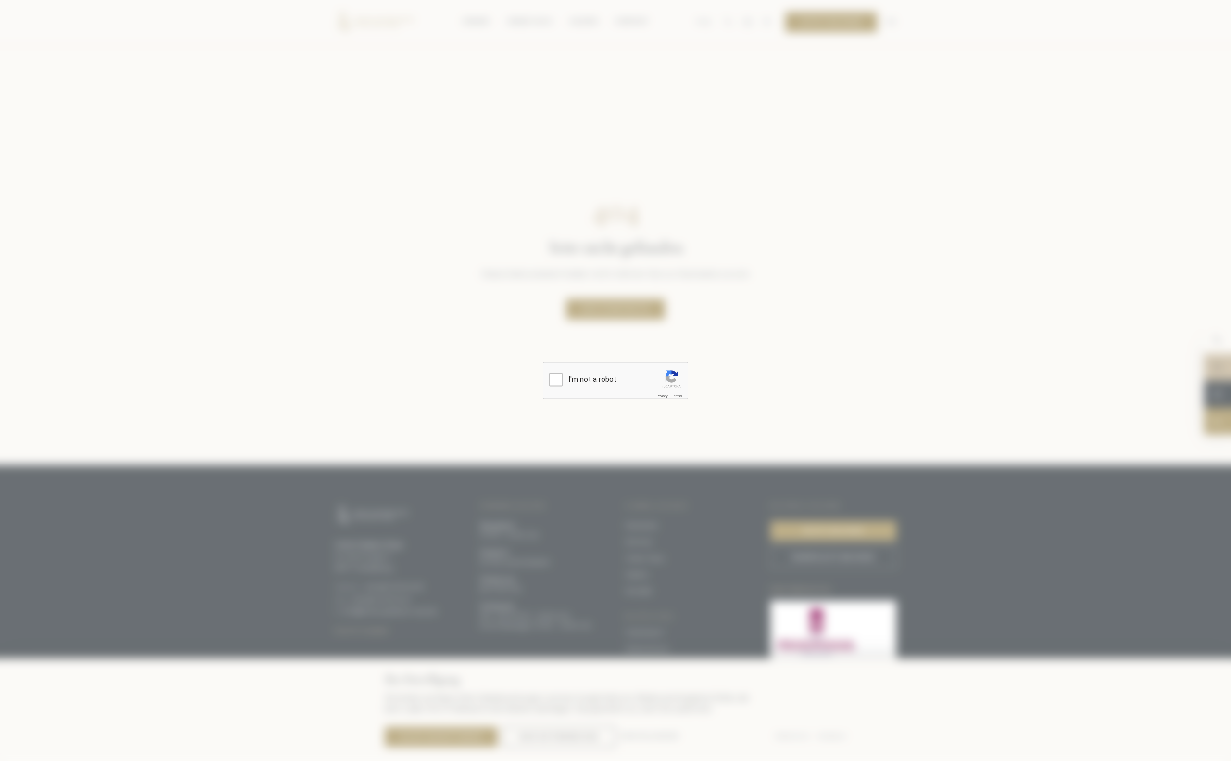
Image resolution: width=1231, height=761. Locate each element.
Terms (676, 396)
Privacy (662, 396)
